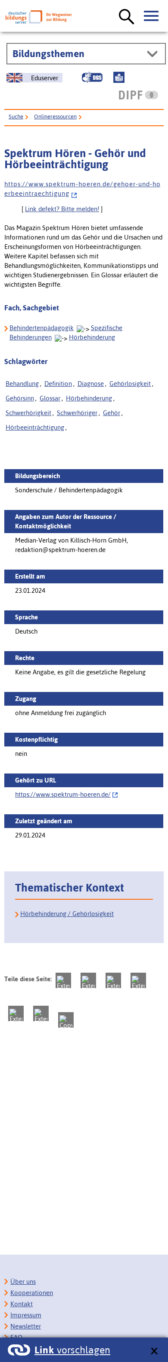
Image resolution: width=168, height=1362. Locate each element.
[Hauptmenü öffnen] (151, 16)
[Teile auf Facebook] (88, 980)
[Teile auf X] (113, 980)
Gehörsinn (20, 398)
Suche (16, 116)
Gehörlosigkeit (130, 383)
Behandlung (22, 383)
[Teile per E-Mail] (41, 1013)
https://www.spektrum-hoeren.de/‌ (63, 794)
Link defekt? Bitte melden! (62, 208)
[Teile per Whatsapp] (138, 980)
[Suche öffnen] (126, 17)
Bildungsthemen (48, 53)
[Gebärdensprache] (92, 77)
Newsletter (25, 1326)
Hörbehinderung (92, 337)
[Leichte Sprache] (119, 77)
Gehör (111, 412)
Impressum (25, 1315)
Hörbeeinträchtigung (35, 427)
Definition (58, 383)
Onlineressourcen (55, 116)
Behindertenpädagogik (41, 327)
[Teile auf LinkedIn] (16, 1013)
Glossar (50, 398)
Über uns (23, 1281)
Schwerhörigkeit (28, 412)
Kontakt (21, 1303)
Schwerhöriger (77, 412)
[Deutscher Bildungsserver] (38, 17)
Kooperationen (31, 1292)
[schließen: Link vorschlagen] (154, 1351)
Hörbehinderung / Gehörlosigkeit (67, 913)
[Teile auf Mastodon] (63, 980)
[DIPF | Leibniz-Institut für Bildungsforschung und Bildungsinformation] (138, 95)
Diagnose (91, 383)
